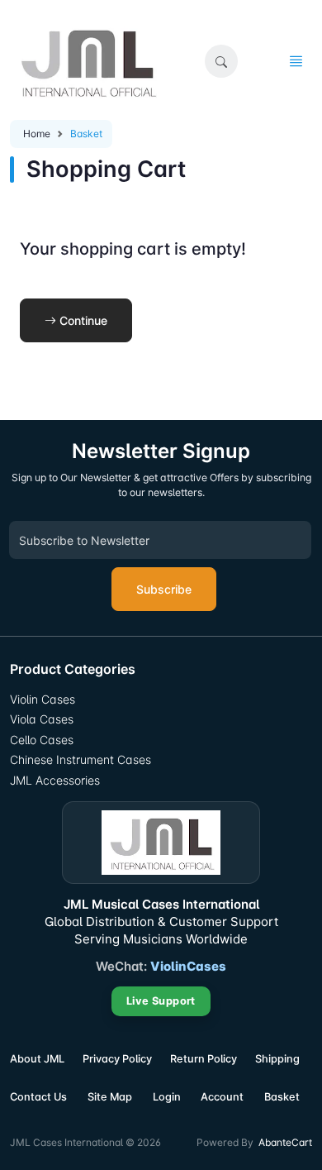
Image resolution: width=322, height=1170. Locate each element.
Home (36, 133)
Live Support (161, 1001)
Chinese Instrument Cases (80, 759)
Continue (81, 320)
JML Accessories (55, 780)
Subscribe (164, 589)
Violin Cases (42, 699)
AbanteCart (285, 1142)
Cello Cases (41, 740)
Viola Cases (41, 719)
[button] (221, 61)
